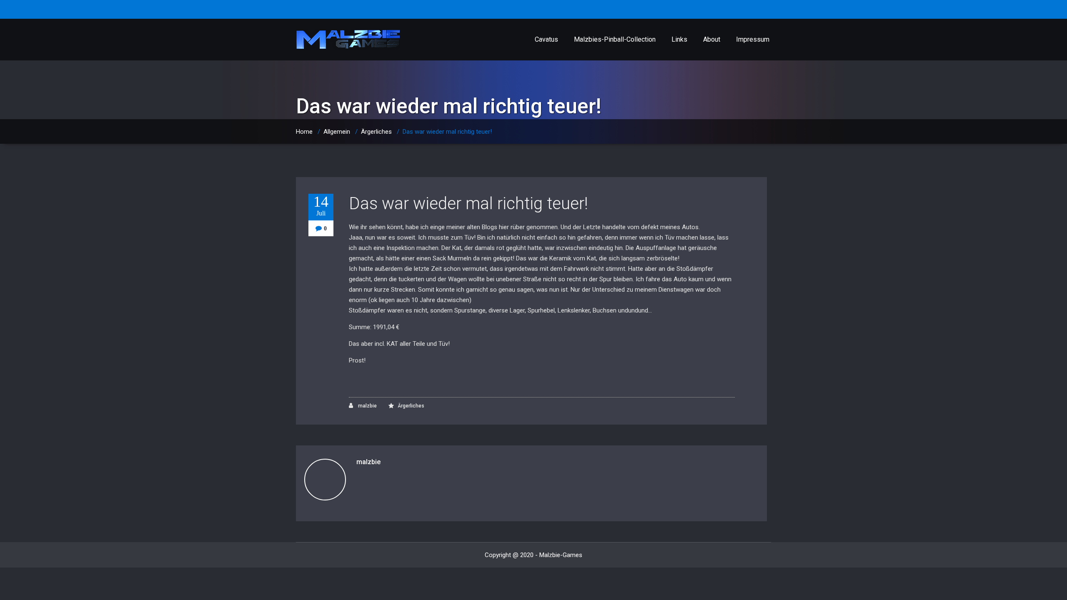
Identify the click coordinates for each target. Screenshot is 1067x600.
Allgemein (336, 131)
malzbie (367, 406)
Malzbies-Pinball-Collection (615, 39)
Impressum (752, 39)
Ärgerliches (376, 131)
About (711, 39)
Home (304, 131)
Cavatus (546, 39)
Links (679, 39)
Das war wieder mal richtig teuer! (468, 203)
